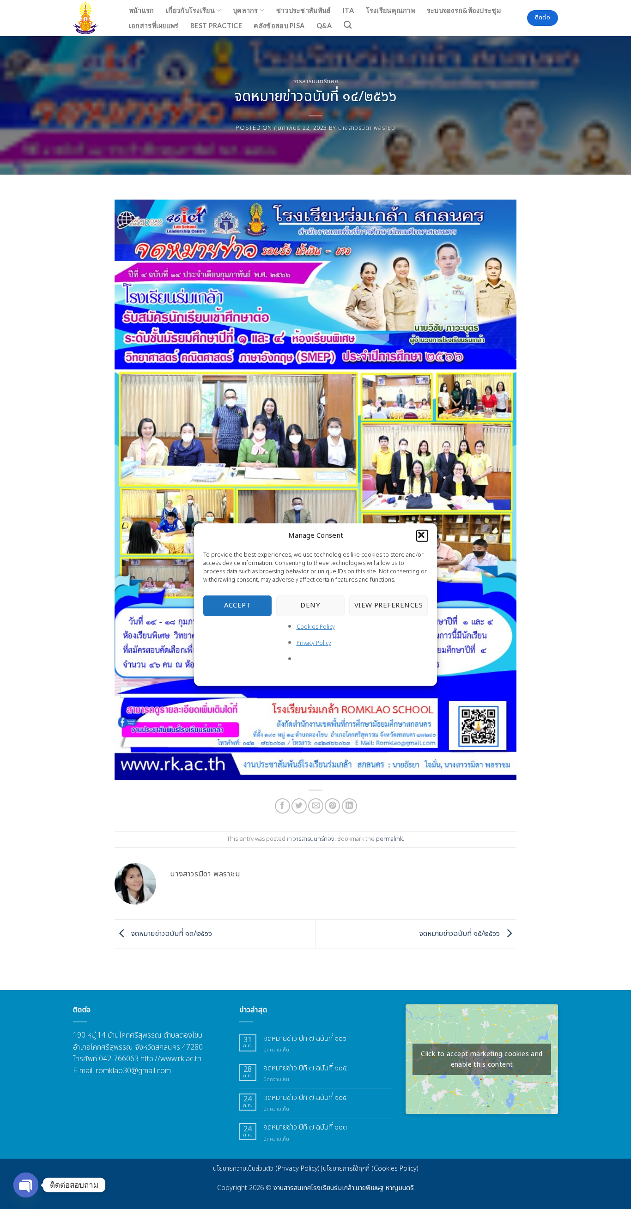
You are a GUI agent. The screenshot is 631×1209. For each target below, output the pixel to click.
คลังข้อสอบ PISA (279, 26)
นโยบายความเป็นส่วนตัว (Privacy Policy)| (268, 1168)
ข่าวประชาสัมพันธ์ (303, 10)
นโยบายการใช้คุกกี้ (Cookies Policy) (371, 1168)
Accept (237, 605)
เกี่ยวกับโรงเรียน (190, 10)
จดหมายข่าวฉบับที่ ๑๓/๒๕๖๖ (170, 933)
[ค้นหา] (348, 25)
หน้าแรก (141, 10)
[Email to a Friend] (315, 806)
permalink (389, 839)
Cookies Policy (316, 626)
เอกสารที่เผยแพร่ (154, 26)
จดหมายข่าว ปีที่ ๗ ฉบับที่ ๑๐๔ (304, 1098)
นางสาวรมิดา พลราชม (366, 128)
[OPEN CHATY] (25, 1185)
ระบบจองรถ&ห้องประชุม (464, 10)
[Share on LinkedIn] (349, 806)
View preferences (388, 605)
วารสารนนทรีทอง (315, 81)
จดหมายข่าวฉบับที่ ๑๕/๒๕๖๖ (460, 933)
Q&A (324, 26)
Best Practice (216, 26)
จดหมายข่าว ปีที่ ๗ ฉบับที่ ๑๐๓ (305, 1127)
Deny (310, 605)
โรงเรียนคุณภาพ (390, 10)
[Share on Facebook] (282, 806)
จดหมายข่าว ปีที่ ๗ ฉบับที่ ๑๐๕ (305, 1068)
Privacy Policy (314, 643)
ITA (348, 10)
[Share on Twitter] (299, 806)
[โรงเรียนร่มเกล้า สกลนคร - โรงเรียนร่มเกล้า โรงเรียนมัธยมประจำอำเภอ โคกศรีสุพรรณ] (91, 18)
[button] (422, 535)
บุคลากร (245, 10)
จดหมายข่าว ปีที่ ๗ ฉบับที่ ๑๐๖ (304, 1038)
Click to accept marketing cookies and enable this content (482, 1059)
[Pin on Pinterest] (332, 806)
